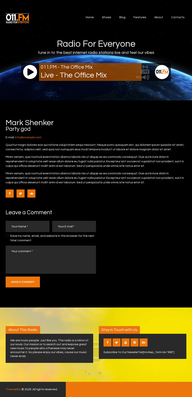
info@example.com (28, 137)
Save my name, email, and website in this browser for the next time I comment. (52, 238)
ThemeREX (13, 389)
